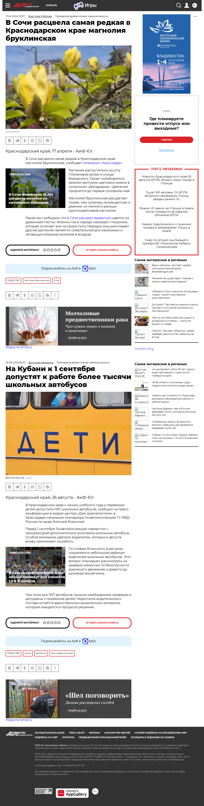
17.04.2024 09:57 (15, 16)
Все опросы (166, 150)
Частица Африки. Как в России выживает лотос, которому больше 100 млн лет (174, 411)
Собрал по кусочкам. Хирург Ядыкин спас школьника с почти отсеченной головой (175, 438)
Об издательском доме (50, 733)
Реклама (94, 733)
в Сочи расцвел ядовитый (88, 218)
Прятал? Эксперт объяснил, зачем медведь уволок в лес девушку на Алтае (173, 334)
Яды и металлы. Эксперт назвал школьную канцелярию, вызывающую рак (171, 268)
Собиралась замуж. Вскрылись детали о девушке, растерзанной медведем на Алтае (172, 425)
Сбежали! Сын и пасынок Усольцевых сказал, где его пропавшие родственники (175, 294)
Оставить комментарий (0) (102, 250)
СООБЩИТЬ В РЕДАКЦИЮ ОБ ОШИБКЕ (152, 737)
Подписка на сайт (46, 737)
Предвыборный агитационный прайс (102, 737)
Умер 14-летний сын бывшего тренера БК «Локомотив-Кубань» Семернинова (166, 243)
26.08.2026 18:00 (15, 362)
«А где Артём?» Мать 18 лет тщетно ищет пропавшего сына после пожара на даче (173, 372)
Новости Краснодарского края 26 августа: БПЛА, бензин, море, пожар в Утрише (166, 180)
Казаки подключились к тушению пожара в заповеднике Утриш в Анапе (166, 228)
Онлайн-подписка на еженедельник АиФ (160, 733)
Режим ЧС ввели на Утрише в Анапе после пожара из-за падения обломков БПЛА (166, 212)
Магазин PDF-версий (117, 733)
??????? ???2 (144, 349)
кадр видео (13, 131)
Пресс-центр (76, 733)
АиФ (29, 477)
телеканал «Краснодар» (102, 163)
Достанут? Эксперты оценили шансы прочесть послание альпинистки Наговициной (175, 307)
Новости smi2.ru (19, 347)
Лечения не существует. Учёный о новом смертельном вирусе (172, 280)
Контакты (68, 737)
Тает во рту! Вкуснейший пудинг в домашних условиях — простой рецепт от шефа (173, 320)
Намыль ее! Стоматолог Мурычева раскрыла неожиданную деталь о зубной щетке (173, 398)
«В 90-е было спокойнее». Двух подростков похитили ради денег (173, 384)
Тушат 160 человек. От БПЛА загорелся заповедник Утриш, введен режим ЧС (166, 196)
